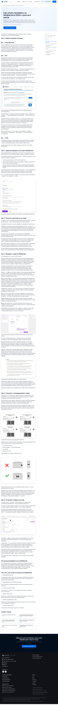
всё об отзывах (12, 655)
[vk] (3, 672)
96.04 (17, 66)
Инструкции (34, 679)
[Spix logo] (5, 1)
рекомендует (6, 113)
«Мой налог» (14, 51)
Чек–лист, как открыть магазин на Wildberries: (50, 54)
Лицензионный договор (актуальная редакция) (39, 692)
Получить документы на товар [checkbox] (9, 587)
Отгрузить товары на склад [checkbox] (8, 605)
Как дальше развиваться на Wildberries (49, 52)
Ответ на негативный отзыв (36, 658)
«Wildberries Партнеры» (27, 156)
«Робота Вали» (28, 405)
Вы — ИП (47, 38)
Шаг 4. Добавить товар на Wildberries (49, 46)
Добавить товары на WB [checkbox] (7, 593)
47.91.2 (20, 68)
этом (18, 240)
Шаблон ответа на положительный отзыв (8, 690)
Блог (26, 1)
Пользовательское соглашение (37, 689)
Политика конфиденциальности (37, 687)
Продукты (19, 1)
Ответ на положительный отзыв (37, 656)
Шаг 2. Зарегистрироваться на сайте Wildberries (51, 42)
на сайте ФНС (24, 145)
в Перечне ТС (6, 228)
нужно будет (11, 77)
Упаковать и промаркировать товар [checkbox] (10, 599)
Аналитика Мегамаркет (5, 681)
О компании (34, 681)
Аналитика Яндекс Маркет (6, 679)
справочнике (4, 398)
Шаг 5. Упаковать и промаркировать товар (51, 48)
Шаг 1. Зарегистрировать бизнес (51, 35)
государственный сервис (25, 120)
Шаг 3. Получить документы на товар (51, 43)
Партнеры (30, 1)
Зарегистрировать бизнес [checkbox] (8, 574)
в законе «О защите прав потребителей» (21, 403)
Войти (54, 1)
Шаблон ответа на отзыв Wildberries (8, 685)
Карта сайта (34, 684)
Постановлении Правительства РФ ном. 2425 (19, 228)
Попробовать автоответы (9, 27)
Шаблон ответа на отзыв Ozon (7, 687)
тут (16, 126)
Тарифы (23, 1)
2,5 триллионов (4, 567)
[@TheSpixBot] (43, 2)
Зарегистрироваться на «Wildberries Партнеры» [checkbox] (12, 582)
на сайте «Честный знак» (26, 493)
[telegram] (6, 672)
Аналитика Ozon (4, 676)
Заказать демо (48, 1)
